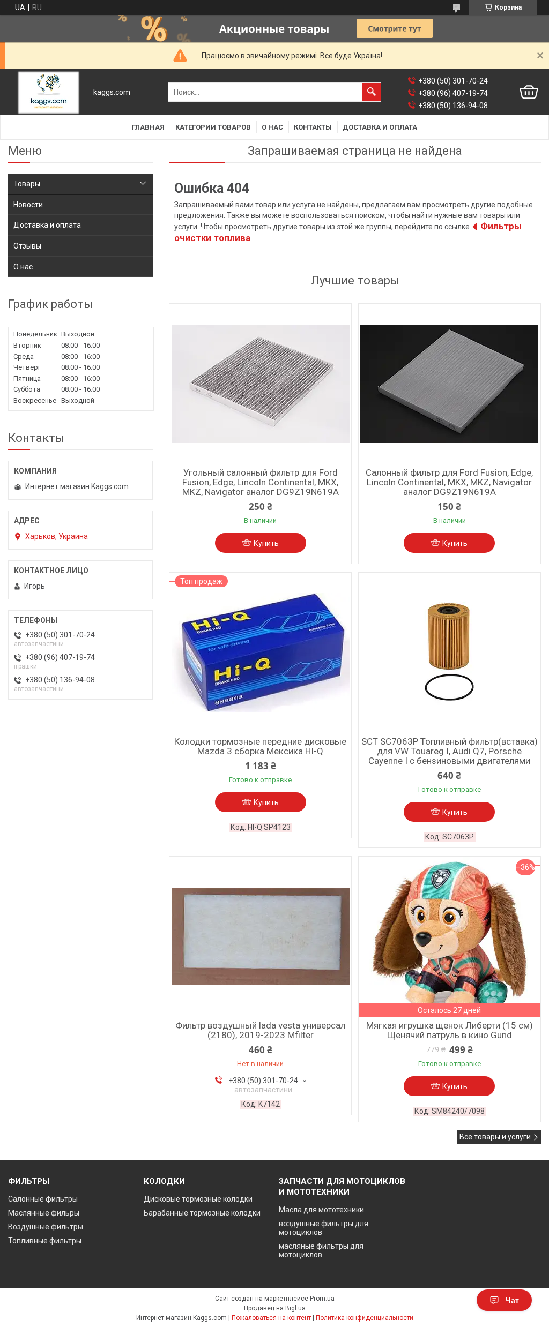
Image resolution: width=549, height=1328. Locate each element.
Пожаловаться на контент (271, 1318)
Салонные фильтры (43, 1199)
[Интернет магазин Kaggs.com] (48, 92)
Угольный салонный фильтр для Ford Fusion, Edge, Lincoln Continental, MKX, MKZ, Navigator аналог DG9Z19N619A (260, 482)
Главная (148, 127)
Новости (28, 204)
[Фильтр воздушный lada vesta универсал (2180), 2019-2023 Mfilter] (260, 937)
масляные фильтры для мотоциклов (321, 1250)
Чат (512, 1300)
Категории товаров (213, 127)
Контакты (313, 127)
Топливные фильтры (44, 1240)
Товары (26, 183)
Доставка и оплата (380, 127)
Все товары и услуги (495, 1136)
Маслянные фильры (43, 1213)
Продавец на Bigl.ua (275, 1308)
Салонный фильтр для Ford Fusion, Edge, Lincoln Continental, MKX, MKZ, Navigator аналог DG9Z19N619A (449, 482)
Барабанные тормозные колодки (202, 1213)
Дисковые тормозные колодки (198, 1199)
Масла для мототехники (321, 1209)
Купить (266, 543)
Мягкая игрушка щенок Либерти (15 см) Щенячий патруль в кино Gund (449, 1030)
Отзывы (27, 246)
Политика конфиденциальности (364, 1318)
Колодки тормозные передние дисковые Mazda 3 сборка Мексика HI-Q (260, 746)
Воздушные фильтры (45, 1226)
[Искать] (371, 92)
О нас (272, 127)
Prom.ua (322, 1298)
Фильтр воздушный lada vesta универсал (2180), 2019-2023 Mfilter (260, 1030)
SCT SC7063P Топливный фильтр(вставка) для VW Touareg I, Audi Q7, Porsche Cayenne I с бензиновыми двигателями (449, 751)
